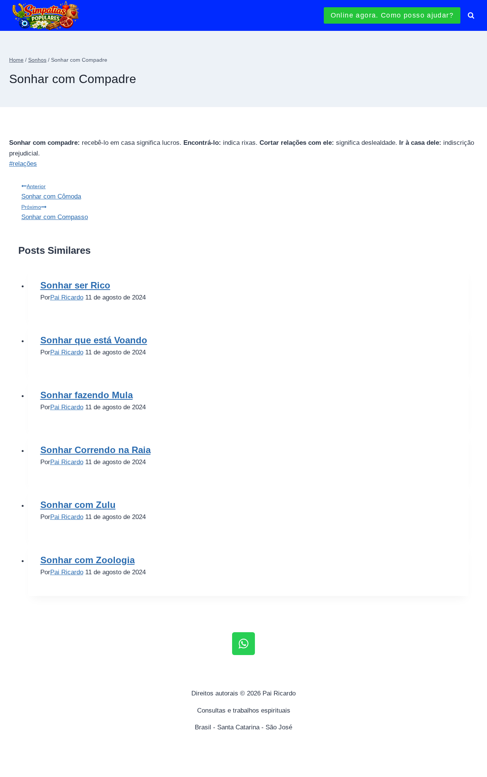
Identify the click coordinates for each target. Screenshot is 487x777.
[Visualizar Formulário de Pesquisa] (471, 15)
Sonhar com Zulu (78, 505)
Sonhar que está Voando (93, 340)
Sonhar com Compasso (54, 212)
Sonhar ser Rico (75, 285)
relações (23, 163)
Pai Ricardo (66, 297)
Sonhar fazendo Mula (86, 395)
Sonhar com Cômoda (51, 191)
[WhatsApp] (243, 643)
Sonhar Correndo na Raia (95, 450)
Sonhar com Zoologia (87, 560)
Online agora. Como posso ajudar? (392, 15)
